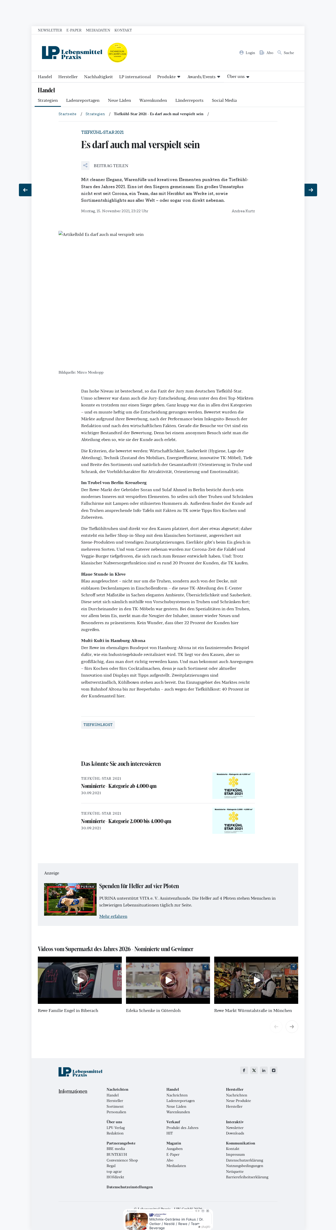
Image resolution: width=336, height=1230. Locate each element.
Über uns (236, 76)
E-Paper (74, 30)
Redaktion (115, 1133)
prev (276, 1026)
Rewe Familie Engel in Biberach (68, 1010)
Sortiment (115, 1106)
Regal (111, 1166)
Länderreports (189, 100)
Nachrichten (177, 1095)
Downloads (235, 1133)
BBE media (116, 1149)
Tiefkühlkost (98, 725)
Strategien (48, 100)
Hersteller (68, 76)
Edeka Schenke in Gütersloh (153, 1010)
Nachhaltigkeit (98, 76)
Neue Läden (119, 100)
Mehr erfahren (113, 916)
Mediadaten (98, 30)
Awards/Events (201, 76)
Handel (45, 76)
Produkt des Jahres (182, 1128)
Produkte (166, 76)
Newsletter (50, 30)
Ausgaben (174, 1149)
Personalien (116, 1112)
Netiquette (235, 1171)
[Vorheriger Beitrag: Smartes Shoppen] (25, 190)
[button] (105, 165)
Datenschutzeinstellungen (130, 1187)
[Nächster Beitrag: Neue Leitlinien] (310, 190)
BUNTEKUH (117, 1154)
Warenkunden (153, 100)
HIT (169, 1133)
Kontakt (123, 30)
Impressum (235, 1154)
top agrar (114, 1171)
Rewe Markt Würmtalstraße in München (253, 1010)
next (292, 1026)
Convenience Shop (122, 1160)
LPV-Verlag (116, 1128)
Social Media (224, 100)
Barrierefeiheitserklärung (247, 1177)
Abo (169, 1160)
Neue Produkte (238, 1100)
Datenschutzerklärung (244, 1160)
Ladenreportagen (82, 100)
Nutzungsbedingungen (244, 1166)
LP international (135, 76)
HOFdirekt (115, 1177)
